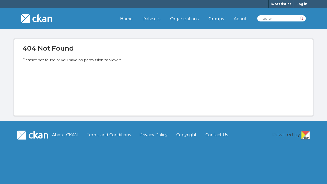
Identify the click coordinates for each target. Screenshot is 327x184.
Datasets (151, 18)
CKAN (305, 134)
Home (126, 18)
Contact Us (216, 134)
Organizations (184, 18)
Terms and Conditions (109, 134)
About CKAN (65, 134)
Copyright (186, 134)
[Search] (302, 18)
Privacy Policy (153, 134)
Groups (216, 18)
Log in (302, 4)
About (240, 18)
